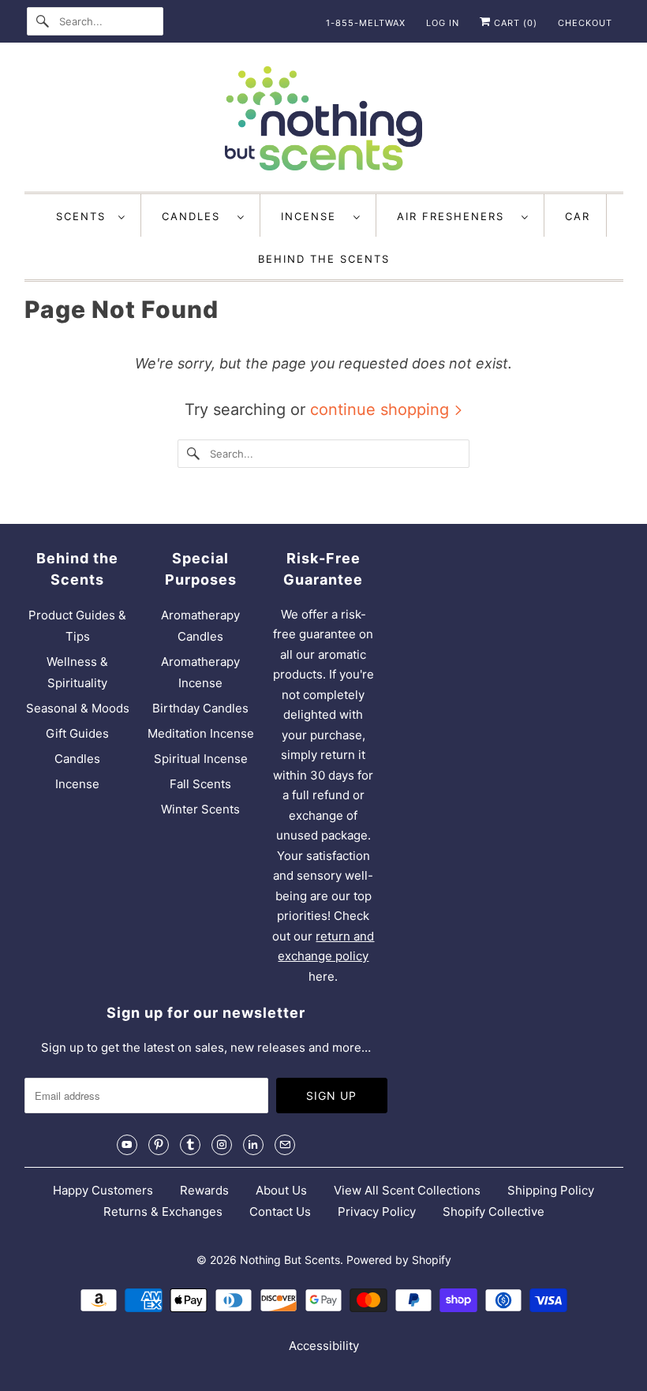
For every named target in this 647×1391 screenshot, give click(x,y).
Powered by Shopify (398, 1259)
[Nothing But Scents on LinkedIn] (253, 1145)
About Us (281, 1190)
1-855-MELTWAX (366, 22)
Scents (83, 216)
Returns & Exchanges (163, 1211)
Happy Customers (103, 1190)
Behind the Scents (324, 258)
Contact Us (280, 1211)
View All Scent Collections (407, 1190)
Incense (313, 216)
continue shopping (382, 409)
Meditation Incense (201, 733)
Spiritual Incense (201, 758)
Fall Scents (200, 783)
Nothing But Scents (290, 1259)
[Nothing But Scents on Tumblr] (190, 1145)
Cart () (514, 22)
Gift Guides (77, 733)
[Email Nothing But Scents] (285, 1145)
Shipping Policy (550, 1190)
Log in (442, 22)
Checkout (585, 22)
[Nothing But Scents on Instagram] (221, 1145)
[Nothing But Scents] (323, 121)
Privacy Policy (377, 1211)
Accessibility (324, 1345)
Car (577, 216)
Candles (196, 216)
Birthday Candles (200, 708)
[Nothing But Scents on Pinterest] (158, 1145)
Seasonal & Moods (77, 708)
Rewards (204, 1190)
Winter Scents (200, 809)
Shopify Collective (493, 1211)
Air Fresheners (455, 216)
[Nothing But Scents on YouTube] (127, 1145)
